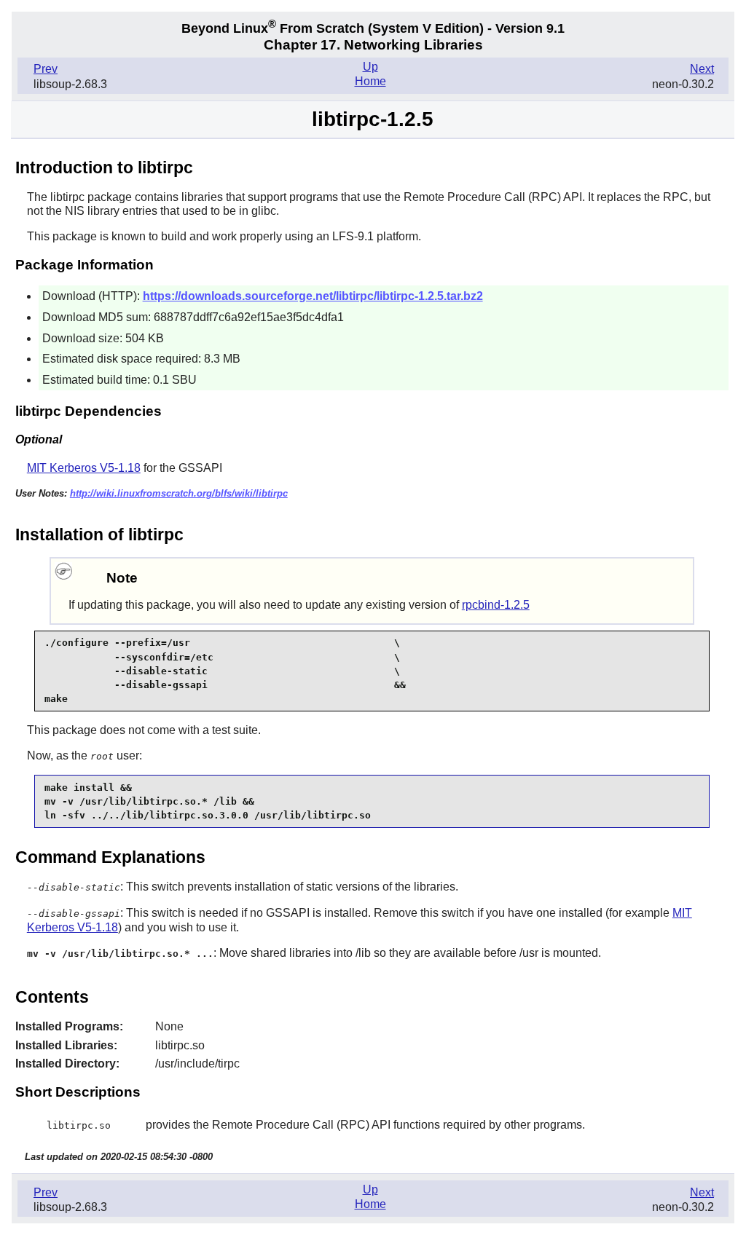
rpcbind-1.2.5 (496, 605)
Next (702, 69)
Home (370, 81)
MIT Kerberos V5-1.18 (84, 468)
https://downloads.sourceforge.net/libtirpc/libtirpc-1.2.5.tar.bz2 (313, 296)
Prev (46, 69)
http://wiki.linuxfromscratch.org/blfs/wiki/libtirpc (179, 493)
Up (370, 66)
